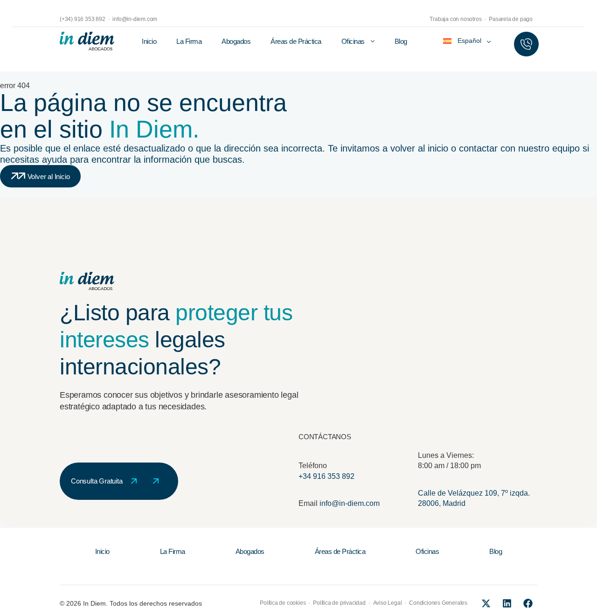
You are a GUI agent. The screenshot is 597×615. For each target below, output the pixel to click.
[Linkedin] (507, 603)
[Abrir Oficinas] (373, 41)
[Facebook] (528, 603)
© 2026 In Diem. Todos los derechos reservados (131, 603)
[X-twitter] (486, 603)
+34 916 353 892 (326, 476)
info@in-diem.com (349, 503)
